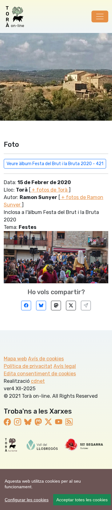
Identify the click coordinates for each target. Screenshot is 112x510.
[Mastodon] (56, 305)
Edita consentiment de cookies (40, 374)
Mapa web (15, 359)
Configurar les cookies (27, 499)
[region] (56, 489)
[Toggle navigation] (99, 16)
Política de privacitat (28, 366)
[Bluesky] (41, 305)
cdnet (38, 381)
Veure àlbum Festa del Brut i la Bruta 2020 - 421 (55, 163)
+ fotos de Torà (49, 190)
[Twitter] (71, 305)
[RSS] (68, 422)
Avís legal (65, 366)
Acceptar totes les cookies (82, 499)
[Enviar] (86, 305)
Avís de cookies (46, 359)
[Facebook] (26, 305)
